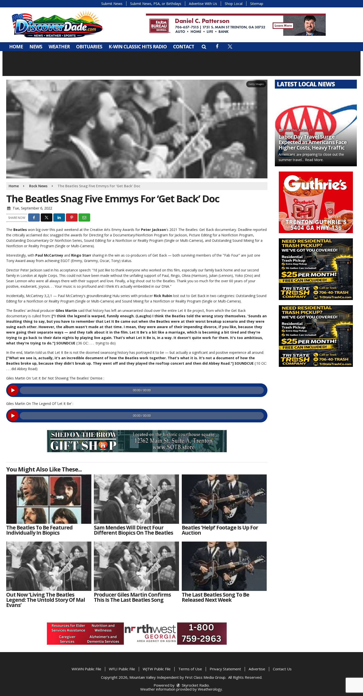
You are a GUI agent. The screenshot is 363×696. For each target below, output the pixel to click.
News (35, 46)
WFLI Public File (122, 668)
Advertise (257, 668)
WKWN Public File (86, 668)
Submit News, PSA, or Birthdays (155, 3)
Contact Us (282, 668)
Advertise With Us (203, 3)
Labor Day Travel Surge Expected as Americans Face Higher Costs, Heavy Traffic (313, 142)
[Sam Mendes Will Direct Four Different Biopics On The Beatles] (136, 499)
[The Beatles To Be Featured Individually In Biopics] (48, 499)
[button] (204, 46)
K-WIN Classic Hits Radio (138, 46)
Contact (183, 46)
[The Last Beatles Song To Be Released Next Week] (224, 566)
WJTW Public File (157, 668)
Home (16, 46)
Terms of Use (190, 668)
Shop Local (233, 3)
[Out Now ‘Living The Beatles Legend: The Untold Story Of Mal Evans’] (48, 566)
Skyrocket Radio (195, 685)
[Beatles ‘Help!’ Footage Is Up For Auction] (224, 499)
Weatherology (210, 689)
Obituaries (89, 46)
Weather (59, 46)
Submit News (111, 3)
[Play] (13, 390)
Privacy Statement (225, 668)
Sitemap (256, 3)
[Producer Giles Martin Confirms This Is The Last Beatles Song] (136, 566)
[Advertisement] (236, 25)
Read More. (314, 159)
